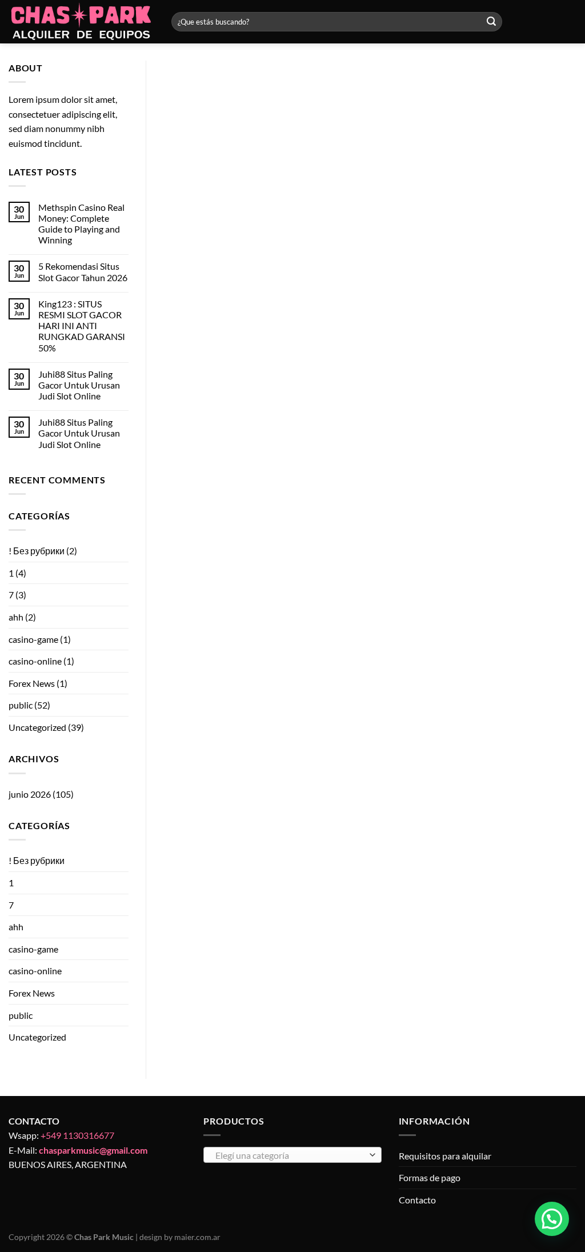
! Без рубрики (37, 550)
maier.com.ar (197, 1237)
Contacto (417, 1199)
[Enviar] (491, 21)
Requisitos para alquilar (445, 1155)
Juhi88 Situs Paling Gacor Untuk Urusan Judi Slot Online (79, 385)
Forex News (32, 683)
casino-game (33, 639)
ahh (16, 616)
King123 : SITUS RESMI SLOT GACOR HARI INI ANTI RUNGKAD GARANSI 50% (81, 325)
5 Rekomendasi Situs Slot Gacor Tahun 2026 (82, 271)
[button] (552, 1219)
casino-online (35, 660)
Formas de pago (429, 1177)
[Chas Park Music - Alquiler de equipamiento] (81, 22)
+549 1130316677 (77, 1135)
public (21, 704)
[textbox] (289, 1155)
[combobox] (292, 1155)
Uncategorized (37, 727)
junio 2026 (30, 794)
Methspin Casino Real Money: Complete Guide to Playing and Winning (81, 224)
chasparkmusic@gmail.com (93, 1150)
